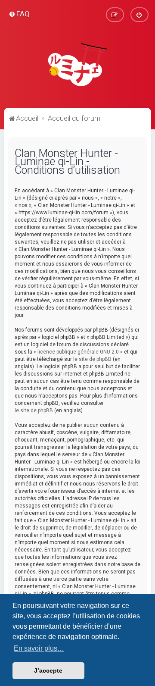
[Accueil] (77, 64)
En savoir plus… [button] (39, 648)
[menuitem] (19, 13)
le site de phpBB (92, 359)
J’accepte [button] (48, 670)
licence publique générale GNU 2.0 (78, 352)
